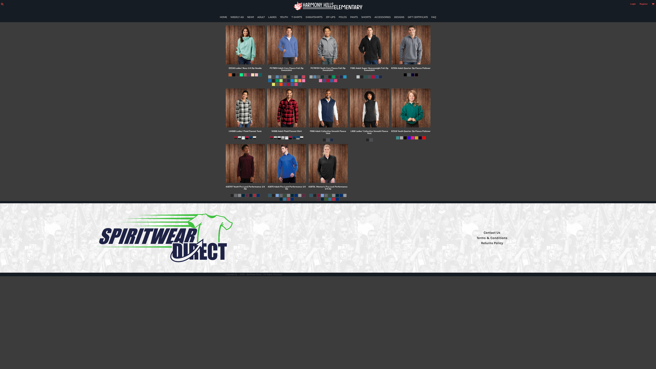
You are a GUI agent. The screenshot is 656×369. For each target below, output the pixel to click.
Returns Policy (492, 243)
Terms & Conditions (492, 238)
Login (633, 4)
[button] (2, 4)
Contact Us (492, 233)
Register (644, 4)
